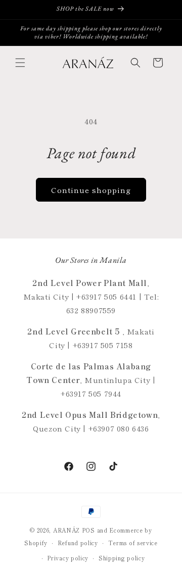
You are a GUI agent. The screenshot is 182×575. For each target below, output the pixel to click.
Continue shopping (91, 189)
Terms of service (133, 543)
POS (88, 530)
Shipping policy (122, 558)
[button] (20, 63)
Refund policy (78, 543)
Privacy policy (67, 558)
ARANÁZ (66, 530)
